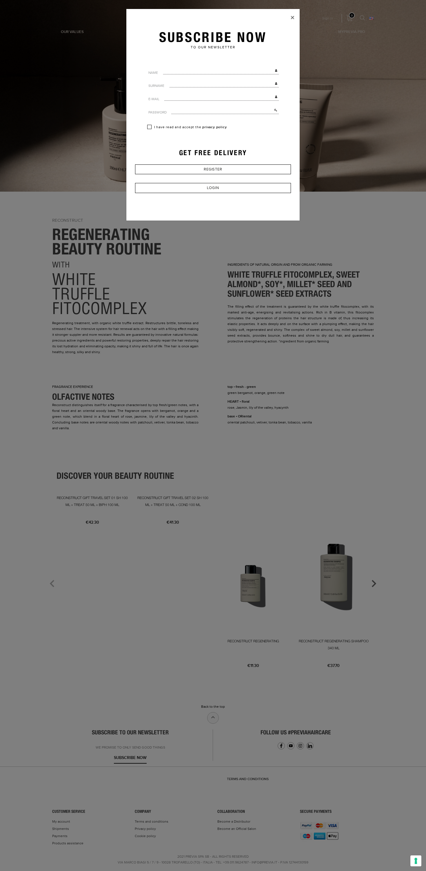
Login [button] (213, 188)
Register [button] (213, 169)
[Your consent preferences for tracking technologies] (415, 860)
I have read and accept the (190, 127)
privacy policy (214, 127)
